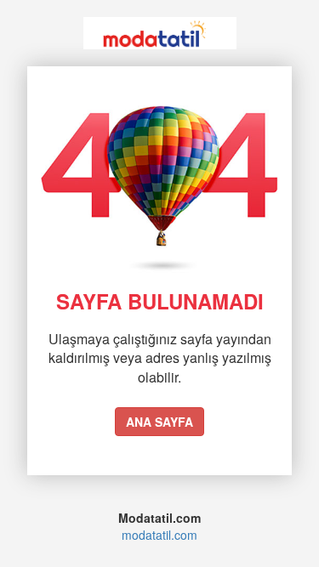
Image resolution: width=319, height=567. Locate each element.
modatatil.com (159, 534)
